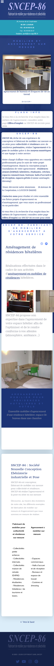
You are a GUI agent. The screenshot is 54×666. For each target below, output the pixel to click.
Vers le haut (28, 622)
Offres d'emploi (15, 123)
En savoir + (26, 102)
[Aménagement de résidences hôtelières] (20, 301)
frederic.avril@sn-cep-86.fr (27, 34)
